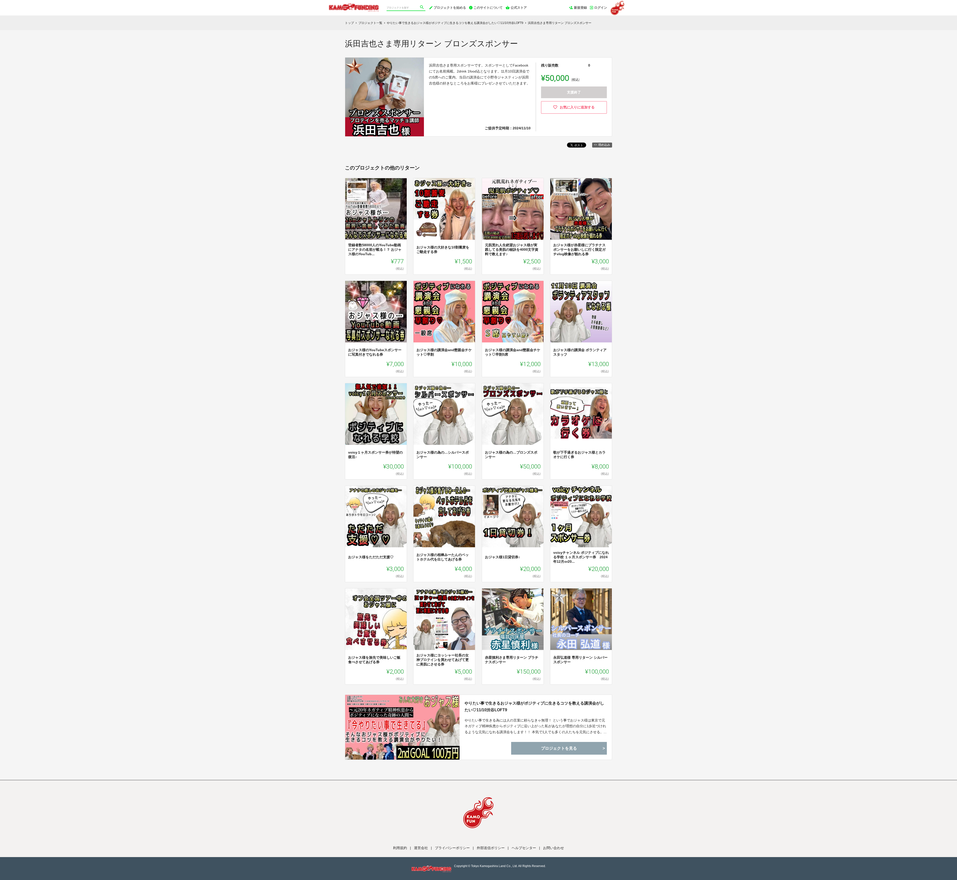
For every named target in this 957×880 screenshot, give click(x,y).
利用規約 (400, 848)
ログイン (600, 7)
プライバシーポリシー (452, 848)
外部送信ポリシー (491, 848)
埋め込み (604, 145)
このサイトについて (488, 7)
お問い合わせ (553, 848)
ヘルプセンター (524, 848)
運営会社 (421, 848)
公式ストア (519, 7)
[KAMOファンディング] (354, 5)
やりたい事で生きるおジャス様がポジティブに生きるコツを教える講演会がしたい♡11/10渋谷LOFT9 (534, 706)
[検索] (422, 7)
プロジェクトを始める (450, 7)
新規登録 (580, 7)
